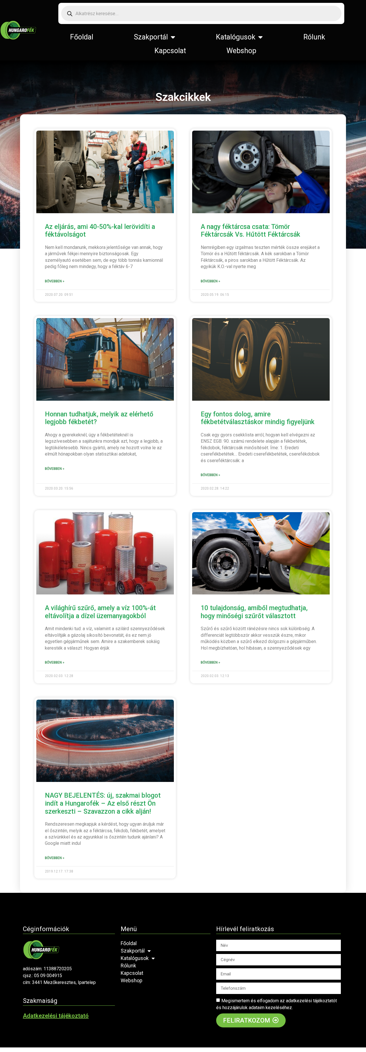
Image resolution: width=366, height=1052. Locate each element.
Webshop (241, 51)
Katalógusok (235, 37)
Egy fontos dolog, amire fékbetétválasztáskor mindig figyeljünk (258, 418)
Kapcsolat (170, 51)
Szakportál (151, 37)
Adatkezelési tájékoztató (56, 1015)
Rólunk (314, 37)
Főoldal (81, 37)
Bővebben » (54, 281)
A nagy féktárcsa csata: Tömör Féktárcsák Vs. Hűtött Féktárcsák (250, 231)
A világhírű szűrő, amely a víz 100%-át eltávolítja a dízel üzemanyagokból (100, 612)
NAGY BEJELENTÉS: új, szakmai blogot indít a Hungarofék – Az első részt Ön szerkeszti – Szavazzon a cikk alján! (103, 803)
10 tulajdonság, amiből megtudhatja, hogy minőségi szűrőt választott (254, 612)
